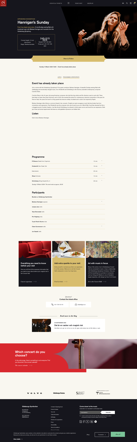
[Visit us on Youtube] (87, 421)
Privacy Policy (103, 417)
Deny (88, 434)
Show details (17, 439)
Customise (101, 434)
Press (52, 422)
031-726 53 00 (58, 304)
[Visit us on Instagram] (81, 421)
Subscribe (108, 412)
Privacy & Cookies (55, 430)
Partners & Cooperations (56, 419)
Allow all (118, 434)
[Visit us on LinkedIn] (91, 421)
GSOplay (90, 3)
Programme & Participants (71, 77)
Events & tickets (56, 3)
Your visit (78, 3)
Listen (59, 77)
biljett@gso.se (81, 304)
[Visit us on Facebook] (84, 421)
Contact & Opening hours (57, 406)
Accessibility (54, 424)
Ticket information (55, 414)
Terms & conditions (55, 427)
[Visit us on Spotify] (95, 421)
